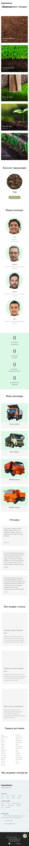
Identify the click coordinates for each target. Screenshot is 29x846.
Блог (2, 807)
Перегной (20, 795)
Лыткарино (3, 755)
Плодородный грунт (8, 67)
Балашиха (18, 751)
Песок (13, 798)
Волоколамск (18, 748)
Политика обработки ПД (14, 840)
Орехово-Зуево (19, 736)
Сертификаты (11, 805)
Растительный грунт (8, 38)
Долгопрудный (19, 746)
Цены (2, 803)
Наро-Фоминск (4, 736)
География (19, 805)
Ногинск (3, 751)
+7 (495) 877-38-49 (6, 7)
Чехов (17, 761)
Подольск (3, 753)
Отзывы (8, 803)
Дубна (2, 735)
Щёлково (3, 759)
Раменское (18, 753)
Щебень (19, 798)
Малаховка (18, 755)
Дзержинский (19, 740)
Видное (2, 748)
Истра (2, 738)
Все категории (14, 197)
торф (11, 837)
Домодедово (18, 738)
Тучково (3, 744)
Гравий (8, 798)
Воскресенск (18, 735)
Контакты (8, 807)
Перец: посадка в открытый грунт (13, 706)
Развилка (3, 740)
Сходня (2, 746)
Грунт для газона (7, 97)
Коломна (3, 763)
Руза (17, 750)
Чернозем (13, 795)
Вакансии (3, 805)
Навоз (2, 798)
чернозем (14, 837)
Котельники (3, 757)
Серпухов (18, 763)
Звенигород (3, 750)
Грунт (2, 795)
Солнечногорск (19, 757)
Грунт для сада (6, 126)
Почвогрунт (6, 155)
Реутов (17, 744)
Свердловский (19, 742)
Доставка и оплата (16, 803)
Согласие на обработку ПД (15, 839)
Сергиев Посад (19, 759)
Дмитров (3, 765)
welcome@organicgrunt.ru (9, 823)
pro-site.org (18, 843)
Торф (7, 795)
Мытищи (3, 761)
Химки (2, 742)
